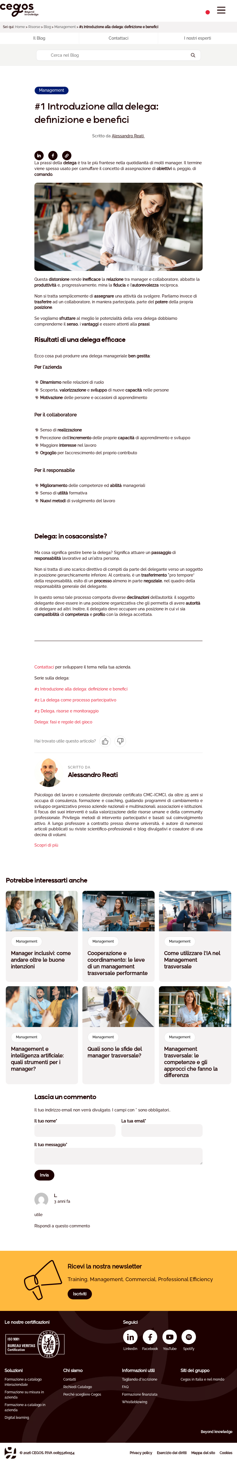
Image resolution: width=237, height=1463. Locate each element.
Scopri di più (46, 845)
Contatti (69, 1379)
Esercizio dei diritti (172, 1453)
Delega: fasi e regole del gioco (63, 722)
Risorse (34, 27)
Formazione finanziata (140, 1394)
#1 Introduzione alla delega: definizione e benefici (80, 689)
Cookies (226, 1453)
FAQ (125, 1387)
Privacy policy (141, 1453)
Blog (47, 27)
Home (20, 27)
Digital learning (17, 1418)
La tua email (141, 1120)
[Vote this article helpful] (105, 741)
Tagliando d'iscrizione (139, 1379)
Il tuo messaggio (58, 1144)
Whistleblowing (134, 1402)
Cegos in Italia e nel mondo (202, 1379)
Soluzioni (14, 1370)
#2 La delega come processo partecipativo (75, 700)
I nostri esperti (197, 38)
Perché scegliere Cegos (82, 1394)
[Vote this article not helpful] (120, 741)
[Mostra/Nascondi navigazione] (221, 10)
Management (65, 27)
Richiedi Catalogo (77, 1387)
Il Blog (39, 38)
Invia (44, 1175)
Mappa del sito (203, 1453)
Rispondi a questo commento (62, 1226)
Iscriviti (79, 1294)
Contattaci (118, 38)
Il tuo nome (53, 1120)
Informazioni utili (138, 1370)
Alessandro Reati (128, 136)
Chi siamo (73, 1370)
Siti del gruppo (195, 1370)
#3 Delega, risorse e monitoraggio (66, 711)
